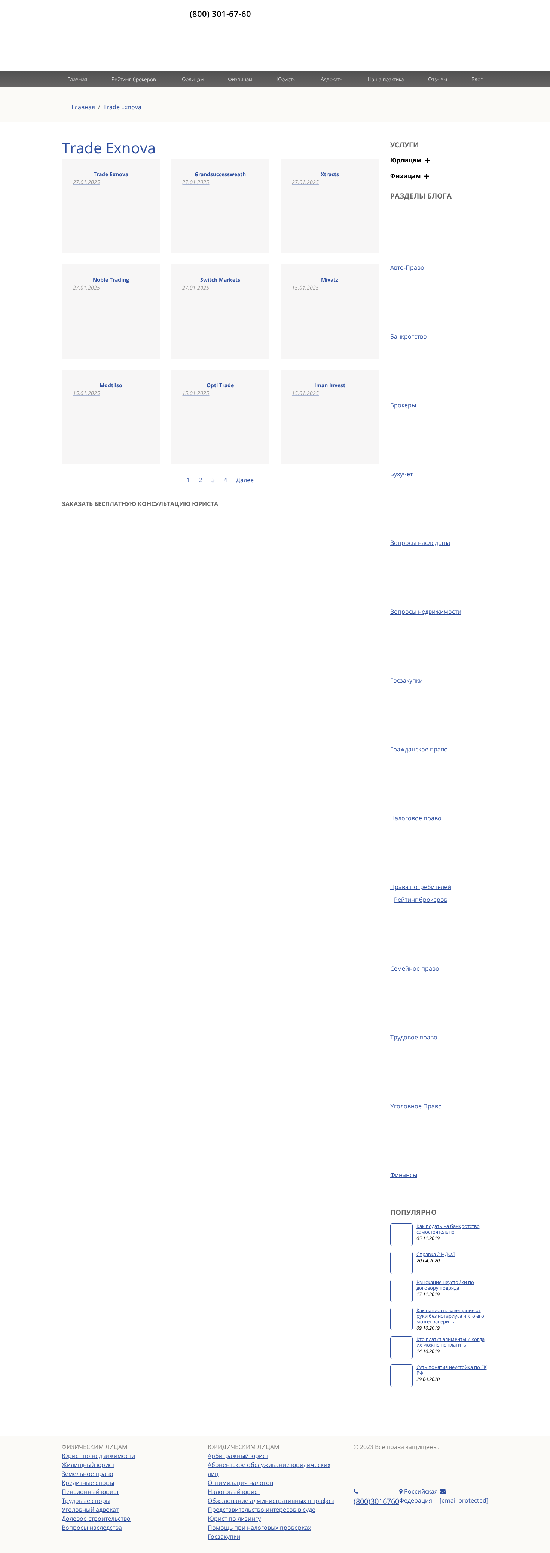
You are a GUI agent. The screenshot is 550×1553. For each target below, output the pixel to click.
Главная (77, 79)
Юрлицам (192, 79)
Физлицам (240, 79)
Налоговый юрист (234, 1492)
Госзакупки (224, 1536)
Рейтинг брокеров (133, 79)
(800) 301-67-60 (220, 13)
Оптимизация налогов (240, 1483)
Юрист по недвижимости (98, 1456)
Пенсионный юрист (90, 1492)
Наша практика (386, 79)
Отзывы (437, 79)
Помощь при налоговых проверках (259, 1527)
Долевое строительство (96, 1518)
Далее (245, 480)
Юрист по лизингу (234, 1518)
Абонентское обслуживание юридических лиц (269, 1469)
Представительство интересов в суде (261, 1509)
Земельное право (87, 1474)
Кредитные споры (88, 1483)
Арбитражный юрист (238, 1456)
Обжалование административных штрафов (271, 1501)
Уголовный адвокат (90, 1509)
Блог (477, 79)
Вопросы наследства (92, 1527)
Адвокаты (332, 79)
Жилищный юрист (88, 1465)
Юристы (286, 79)
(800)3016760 (376, 1501)
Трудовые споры (86, 1501)
